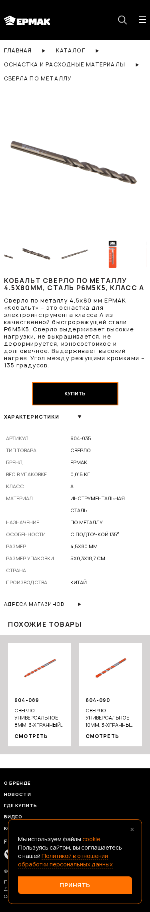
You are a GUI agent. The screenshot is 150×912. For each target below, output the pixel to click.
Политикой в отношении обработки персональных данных (65, 860)
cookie (91, 839)
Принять (75, 885)
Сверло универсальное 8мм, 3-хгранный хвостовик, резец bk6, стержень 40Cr (38, 718)
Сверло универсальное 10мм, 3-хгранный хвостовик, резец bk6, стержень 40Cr (110, 718)
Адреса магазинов (34, 604)
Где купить (20, 805)
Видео (13, 816)
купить (75, 393)
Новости (17, 794)
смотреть (31, 736)
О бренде (17, 783)
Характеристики (31, 416)
